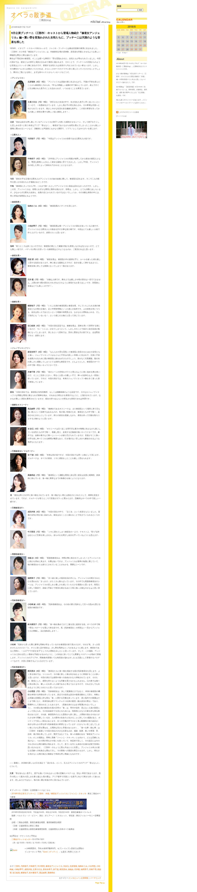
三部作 (17, 866)
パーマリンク (95, 878)
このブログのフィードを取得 (129, 112)
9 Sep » (124, 52)
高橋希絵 (51, 872)
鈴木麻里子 (33, 872)
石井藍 (77, 869)
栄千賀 (56, 869)
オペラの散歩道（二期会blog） (58, 15)
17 (140, 41)
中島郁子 (32, 866)
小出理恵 (92, 866)
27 (123, 49)
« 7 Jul (118, 52)
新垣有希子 (47, 869)
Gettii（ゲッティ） (51, 851)
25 (145, 45)
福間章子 (84, 869)
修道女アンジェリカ (54, 866)
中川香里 (41, 866)
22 (132, 45)
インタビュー (74, 878)
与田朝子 (24, 866)
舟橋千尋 (92, 869)
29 (132, 49)
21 (127, 45)
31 (140, 49)
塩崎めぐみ (82, 866)
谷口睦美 (16, 872)
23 (136, 45)
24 (140, 45)
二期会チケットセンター (22, 839)
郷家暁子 (24, 872)
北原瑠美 (73, 866)
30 (136, 49)
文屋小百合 (37, 869)
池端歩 (70, 869)
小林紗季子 (19, 869)
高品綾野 (43, 872)
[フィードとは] (121, 116)
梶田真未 (63, 869)
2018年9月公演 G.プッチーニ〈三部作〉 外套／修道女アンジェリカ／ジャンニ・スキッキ (49, 793)
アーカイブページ (128, 103)
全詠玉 (66, 866)
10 (140, 37)
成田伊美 (28, 869)
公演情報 (84, 878)
